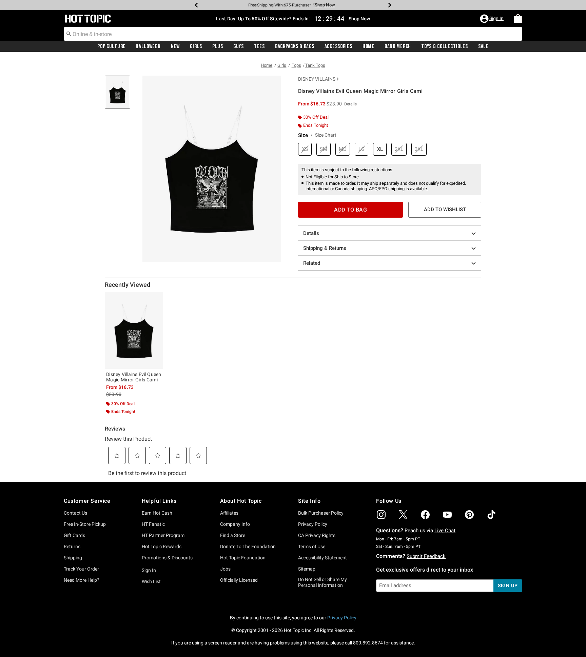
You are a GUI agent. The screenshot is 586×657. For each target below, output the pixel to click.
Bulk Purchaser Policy (321, 513)
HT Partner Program (163, 535)
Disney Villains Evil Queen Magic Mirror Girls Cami (133, 377)
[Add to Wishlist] (156, 298)
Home (368, 46)
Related (311, 263)
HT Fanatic (153, 524)
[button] (492, 19)
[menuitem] (517, 18)
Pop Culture (111, 46)
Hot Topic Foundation (243, 557)
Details (311, 233)
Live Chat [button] (444, 530)
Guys (238, 46)
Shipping (73, 557)
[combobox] (293, 34)
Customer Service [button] (87, 501)
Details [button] (350, 104)
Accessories (338, 46)
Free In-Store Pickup (85, 524)
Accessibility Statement (322, 557)
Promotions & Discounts (167, 557)
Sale (483, 46)
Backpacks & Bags (294, 46)
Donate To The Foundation (248, 546)
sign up (508, 585)
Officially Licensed (239, 580)
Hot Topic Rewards (161, 546)
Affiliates (229, 513)
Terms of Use (311, 546)
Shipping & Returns (324, 248)
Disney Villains (316, 79)
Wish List (151, 581)
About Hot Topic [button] (241, 501)
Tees (259, 46)
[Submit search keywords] (69, 33)
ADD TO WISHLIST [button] (445, 209)
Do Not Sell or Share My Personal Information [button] (322, 582)
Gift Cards (74, 535)
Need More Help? (81, 580)
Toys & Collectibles (444, 46)
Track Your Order (81, 569)
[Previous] (196, 5)
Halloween (148, 46)
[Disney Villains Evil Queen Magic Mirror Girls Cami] (134, 330)
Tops (296, 65)
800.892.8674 (368, 642)
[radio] (305, 149)
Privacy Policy (312, 524)
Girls (196, 46)
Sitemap (306, 569)
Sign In (149, 570)
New (175, 46)
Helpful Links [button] (159, 501)
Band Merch (398, 46)
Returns (72, 546)
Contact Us (75, 513)
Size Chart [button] (325, 135)
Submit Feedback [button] (426, 556)
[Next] (390, 5)
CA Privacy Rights (316, 535)
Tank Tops (315, 65)
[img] (381, 515)
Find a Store (232, 535)
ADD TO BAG (350, 209)
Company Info (235, 524)
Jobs (225, 569)
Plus (217, 46)
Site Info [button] (309, 501)
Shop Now (323, 4)
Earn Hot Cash (157, 513)
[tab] (120, 96)
